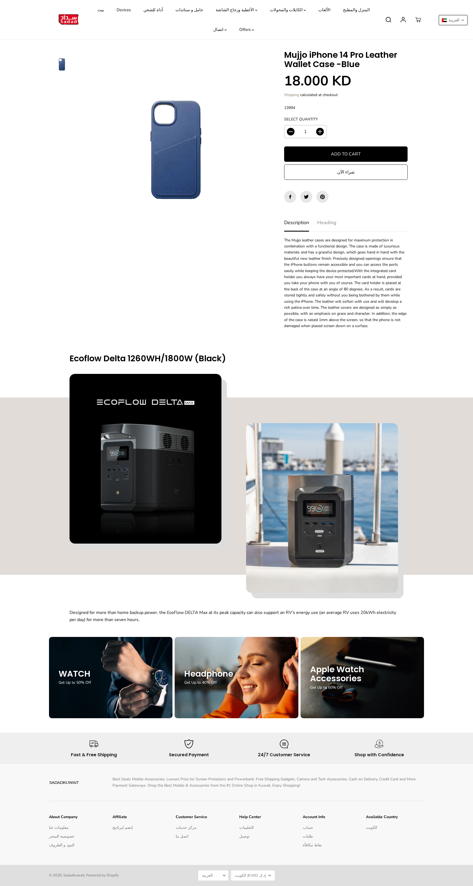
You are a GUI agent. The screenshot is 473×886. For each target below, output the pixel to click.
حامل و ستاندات (189, 10)
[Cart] (418, 20)
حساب (308, 827)
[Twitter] (306, 197)
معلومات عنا (59, 827)
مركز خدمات (186, 827)
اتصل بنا (182, 836)
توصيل (244, 836)
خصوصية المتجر (61, 836)
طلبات (308, 836)
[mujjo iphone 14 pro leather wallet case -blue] (171, 147)
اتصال (218, 29)
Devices (124, 10)
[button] (453, 20)
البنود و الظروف (61, 845)
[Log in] (403, 20)
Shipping (291, 94)
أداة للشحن (153, 10)
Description (296, 222)
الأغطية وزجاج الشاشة (235, 10)
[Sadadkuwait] (68, 19)
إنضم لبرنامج (123, 827)
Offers (245, 29)
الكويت (371, 827)
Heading (326, 222)
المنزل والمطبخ (356, 10)
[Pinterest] (322, 197)
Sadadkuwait (74, 875)
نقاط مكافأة (312, 845)
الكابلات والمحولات (287, 10)
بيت (100, 10)
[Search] (388, 20)
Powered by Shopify (102, 875)
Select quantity (301, 119)
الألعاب (324, 10)
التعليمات (246, 827)
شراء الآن (345, 172)
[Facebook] (290, 197)
